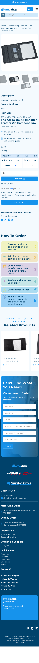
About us (5, 554)
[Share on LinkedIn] (9, 219)
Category (5, 546)
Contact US (6, 569)
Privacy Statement (27, 640)
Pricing (4, 151)
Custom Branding (8, 537)
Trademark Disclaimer (12, 640)
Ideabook (5, 557)
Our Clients (5, 562)
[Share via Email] (12, 219)
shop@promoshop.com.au (14, 498)
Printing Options (8, 534)
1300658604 (8, 495)
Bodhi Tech (25, 638)
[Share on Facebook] (2, 219)
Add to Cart (19, 202)
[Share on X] (5, 219)
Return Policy (19, 642)
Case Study (6, 559)
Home (3, 26)
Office (10, 26)
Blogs (3, 564)
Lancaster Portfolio (11, 361)
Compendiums (20, 26)
